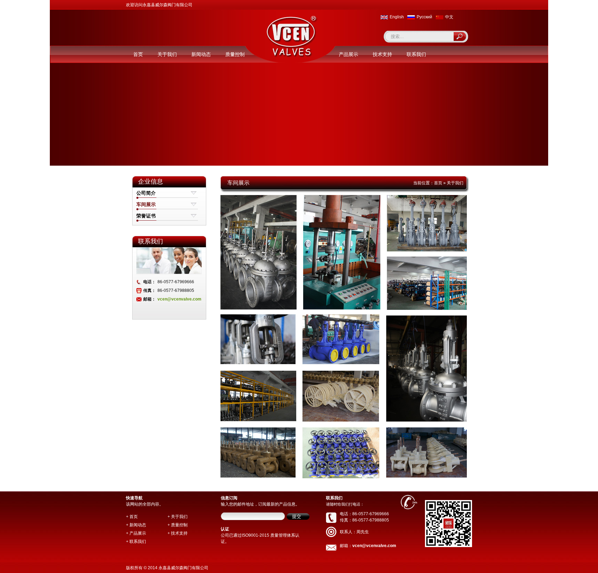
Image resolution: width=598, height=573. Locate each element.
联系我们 (416, 54)
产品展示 (348, 54)
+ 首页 (132, 516)
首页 (138, 54)
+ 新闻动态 (136, 525)
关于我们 (167, 54)
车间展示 (146, 204)
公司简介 (146, 193)
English (397, 17)
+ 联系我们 (136, 541)
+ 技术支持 (177, 533)
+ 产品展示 (136, 533)
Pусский (424, 17)
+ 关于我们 (177, 516)
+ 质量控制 (177, 525)
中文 (449, 17)
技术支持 (382, 54)
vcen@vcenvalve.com (179, 299)
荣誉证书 (146, 216)
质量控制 (235, 54)
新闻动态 (201, 54)
